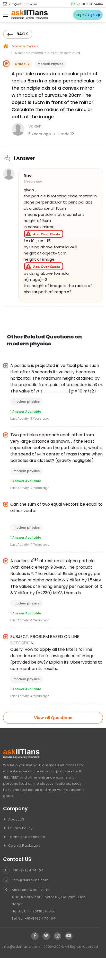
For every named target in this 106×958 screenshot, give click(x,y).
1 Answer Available (25, 411)
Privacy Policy (20, 828)
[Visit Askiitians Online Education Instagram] (57, 936)
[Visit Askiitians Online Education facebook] (35, 936)
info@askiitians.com (22, 4)
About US (15, 819)
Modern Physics (25, 46)
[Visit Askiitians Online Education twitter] (46, 936)
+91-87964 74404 (89, 4)
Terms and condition (26, 836)
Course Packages (23, 845)
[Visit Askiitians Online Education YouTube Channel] (69, 936)
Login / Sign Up (88, 15)
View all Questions (53, 718)
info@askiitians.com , (22, 946)
